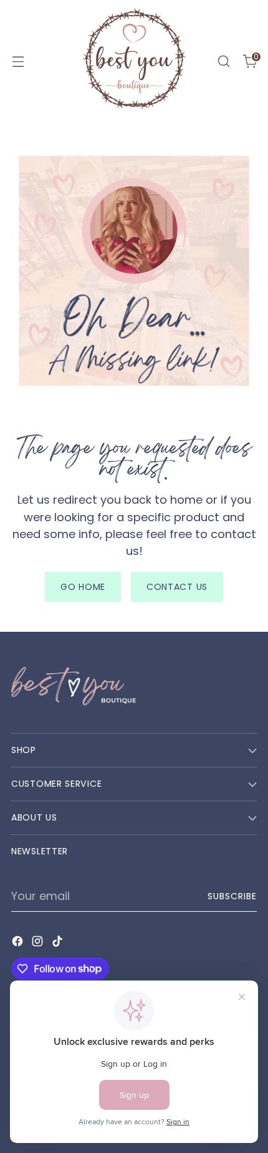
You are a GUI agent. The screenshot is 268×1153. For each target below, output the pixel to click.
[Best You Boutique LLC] (134, 61)
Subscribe (232, 896)
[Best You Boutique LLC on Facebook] (18, 943)
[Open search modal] (223, 61)
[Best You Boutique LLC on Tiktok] (58, 943)
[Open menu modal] (18, 61)
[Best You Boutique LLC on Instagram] (38, 943)
